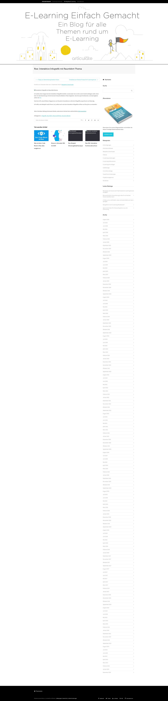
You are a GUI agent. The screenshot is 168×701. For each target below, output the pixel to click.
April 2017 (105, 582)
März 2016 (105, 624)
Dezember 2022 (107, 362)
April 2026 (105, 232)
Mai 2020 (105, 462)
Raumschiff (56, 116)
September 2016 (107, 604)
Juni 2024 (105, 303)
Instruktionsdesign (108, 171)
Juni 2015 (105, 653)
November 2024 (107, 287)
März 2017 (105, 585)
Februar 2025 (106, 278)
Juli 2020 (105, 456)
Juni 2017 (105, 575)
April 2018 (105, 543)
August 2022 (106, 375)
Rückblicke (105, 181)
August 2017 (106, 569)
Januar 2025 (106, 281)
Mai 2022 (105, 384)
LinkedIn (116, 698)
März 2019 (105, 507)
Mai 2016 (105, 617)
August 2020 (106, 452)
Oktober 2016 (106, 601)
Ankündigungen (107, 145)
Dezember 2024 (107, 284)
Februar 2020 (106, 472)
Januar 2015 (106, 669)
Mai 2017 (105, 578)
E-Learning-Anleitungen (109, 158)
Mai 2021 (105, 423)
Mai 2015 (105, 656)
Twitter (109, 698)
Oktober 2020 (106, 446)
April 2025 (105, 271)
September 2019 (107, 488)
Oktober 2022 (106, 368)
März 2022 (105, 391)
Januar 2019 (106, 514)
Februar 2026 (106, 239)
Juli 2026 (105, 223)
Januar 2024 (106, 320)
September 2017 (107, 566)
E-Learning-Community (57, 1)
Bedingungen (59, 698)
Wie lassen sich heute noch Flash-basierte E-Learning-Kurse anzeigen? (118, 191)
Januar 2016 (106, 630)
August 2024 (106, 297)
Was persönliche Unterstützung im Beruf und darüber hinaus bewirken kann (117, 196)
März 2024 (105, 313)
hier (40, 98)
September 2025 (107, 255)
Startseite (107, 79)
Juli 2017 (105, 572)
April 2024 (105, 310)
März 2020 (105, 468)
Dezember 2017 (107, 556)
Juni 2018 (105, 536)
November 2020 (107, 443)
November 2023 (107, 326)
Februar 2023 (106, 355)
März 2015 (105, 663)
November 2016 (107, 598)
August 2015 (106, 646)
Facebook (102, 698)
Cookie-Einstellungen (72, 698)
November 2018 (107, 520)
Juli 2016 (105, 611)
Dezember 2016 (107, 595)
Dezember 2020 (107, 439)
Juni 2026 (105, 226)
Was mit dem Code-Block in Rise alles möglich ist (40, 146)
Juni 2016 (105, 614)
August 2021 (106, 413)
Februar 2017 (106, 588)
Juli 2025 (105, 261)
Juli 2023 (105, 339)
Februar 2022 (106, 394)
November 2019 (107, 481)
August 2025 (106, 258)
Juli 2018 (105, 533)
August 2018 (106, 530)
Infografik (43, 116)
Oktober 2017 (106, 562)
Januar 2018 (106, 553)
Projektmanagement (108, 177)
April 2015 (105, 659)
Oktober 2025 (106, 252)
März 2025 (105, 274)
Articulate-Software (108, 148)
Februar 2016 (106, 627)
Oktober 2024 (106, 291)
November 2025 (107, 248)
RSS (122, 698)
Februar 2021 (106, 433)
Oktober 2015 (106, 640)
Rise (60, 116)
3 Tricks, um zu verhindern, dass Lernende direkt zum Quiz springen (118, 200)
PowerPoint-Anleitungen (109, 174)
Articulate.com (80, 1)
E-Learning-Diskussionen (109, 161)
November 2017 (107, 559)
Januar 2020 (106, 475)
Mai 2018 (105, 540)
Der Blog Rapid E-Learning (70, 1)
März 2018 (105, 546)
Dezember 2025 (107, 245)
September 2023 (107, 333)
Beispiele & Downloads (68, 84)
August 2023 (106, 336)
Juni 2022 (105, 381)
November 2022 (107, 365)
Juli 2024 (105, 300)
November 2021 (107, 404)
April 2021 (105, 426)
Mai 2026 (105, 229)
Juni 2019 (105, 498)
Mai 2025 (105, 268)
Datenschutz (65, 698)
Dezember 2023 (107, 323)
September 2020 (107, 449)
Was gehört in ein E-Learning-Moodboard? (114, 205)
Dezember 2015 (107, 633)
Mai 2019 (105, 501)
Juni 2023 (105, 342)
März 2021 (105, 430)
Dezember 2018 (107, 517)
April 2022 (105, 388)
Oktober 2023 (106, 329)
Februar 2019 (106, 511)
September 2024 (107, 294)
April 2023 (105, 349)
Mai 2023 (105, 346)
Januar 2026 (106, 242)
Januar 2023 (106, 358)
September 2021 (107, 410)
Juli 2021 (105, 417)
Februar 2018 (106, 549)
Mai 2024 (105, 307)
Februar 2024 (106, 316)
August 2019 (106, 491)
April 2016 (105, 621)
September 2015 (107, 643)
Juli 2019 (105, 494)
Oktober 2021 (106, 407)
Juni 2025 (105, 265)
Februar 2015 (106, 666)
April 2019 (105, 504)
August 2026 (106, 219)
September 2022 (107, 371)
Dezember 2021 (107, 401)
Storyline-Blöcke (66, 116)
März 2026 (105, 236)
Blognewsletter (82, 111)
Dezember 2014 (107, 672)
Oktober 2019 (106, 485)
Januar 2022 (106, 397)
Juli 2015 (105, 650)
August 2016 (106, 608)
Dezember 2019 (107, 478)
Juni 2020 (105, 459)
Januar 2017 (106, 591)
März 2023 (105, 352)
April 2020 (105, 465)
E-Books (105, 155)
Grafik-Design (106, 168)
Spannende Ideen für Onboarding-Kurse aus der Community (115, 208)
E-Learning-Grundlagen (109, 164)
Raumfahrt (49, 116)
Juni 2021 (105, 420)
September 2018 (107, 527)
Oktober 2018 (106, 523)
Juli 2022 (105, 378)
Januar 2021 (106, 436)
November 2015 (107, 637)
